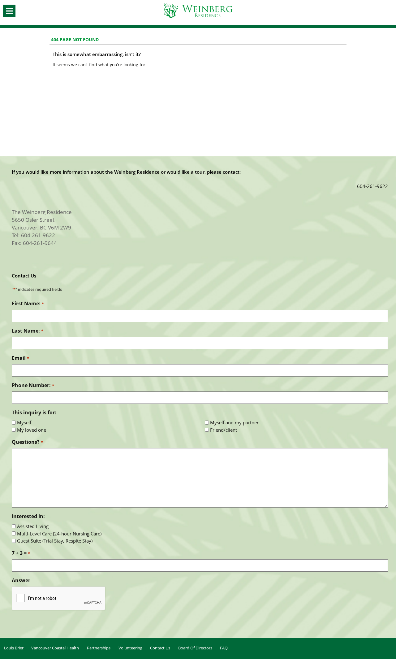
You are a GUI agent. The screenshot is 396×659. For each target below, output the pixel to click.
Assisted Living (33, 526)
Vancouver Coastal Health (55, 648)
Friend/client (223, 430)
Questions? (27, 442)
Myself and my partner (234, 422)
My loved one (31, 430)
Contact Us (160, 648)
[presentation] (59, 599)
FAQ (224, 648)
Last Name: (27, 330)
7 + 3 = (21, 553)
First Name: (28, 303)
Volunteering (130, 648)
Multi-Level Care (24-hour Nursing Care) (59, 533)
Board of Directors (195, 648)
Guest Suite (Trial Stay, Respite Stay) (55, 541)
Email (20, 358)
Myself (24, 422)
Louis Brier (14, 648)
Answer (21, 580)
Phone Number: (33, 385)
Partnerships (98, 648)
